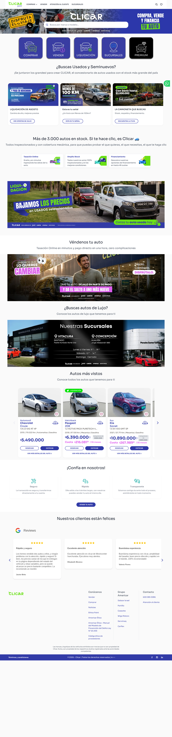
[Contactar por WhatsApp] (167, 83)
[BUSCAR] (156, 4)
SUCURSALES (77, 4)
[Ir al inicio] (15, 4)
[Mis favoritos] (161, 4)
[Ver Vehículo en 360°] (55, 422)
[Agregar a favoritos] (56, 414)
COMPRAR (30, 4)
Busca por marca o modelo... (64, 24)
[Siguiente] (160, 204)
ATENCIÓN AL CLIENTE (59, 4)
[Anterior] (11, 204)
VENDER (43, 4)
